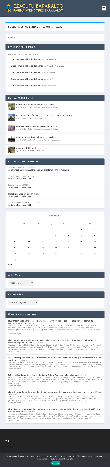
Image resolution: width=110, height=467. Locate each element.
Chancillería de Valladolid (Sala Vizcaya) (35, 104)
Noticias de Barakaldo (24, 314)
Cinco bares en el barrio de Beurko (27, 59)
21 (68, 247)
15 (81, 241)
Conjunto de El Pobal (26, 148)
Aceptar (55, 463)
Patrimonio (39, 151)
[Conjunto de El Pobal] (11, 150)
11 (29, 241)
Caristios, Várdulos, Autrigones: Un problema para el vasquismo (41, 170)
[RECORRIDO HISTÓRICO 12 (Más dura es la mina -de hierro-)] (11, 117)
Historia (37, 107)
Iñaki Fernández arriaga (19, 194)
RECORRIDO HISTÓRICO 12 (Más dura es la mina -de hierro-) (44, 115)
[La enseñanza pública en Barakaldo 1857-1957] (11, 128)
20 (55, 247)
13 (55, 241)
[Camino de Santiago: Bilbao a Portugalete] (11, 139)
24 (15, 253)
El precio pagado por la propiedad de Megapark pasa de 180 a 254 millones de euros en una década (55, 392)
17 (15, 247)
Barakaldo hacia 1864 (21, 178)
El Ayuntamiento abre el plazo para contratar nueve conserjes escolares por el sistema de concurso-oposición (50, 322)
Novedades (45, 107)
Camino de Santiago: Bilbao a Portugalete (36, 137)
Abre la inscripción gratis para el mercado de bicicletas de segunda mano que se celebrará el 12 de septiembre (54, 358)
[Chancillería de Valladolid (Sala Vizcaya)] (11, 106)
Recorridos (39, 118)
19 (43, 247)
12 (43, 241)
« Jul (10, 264)
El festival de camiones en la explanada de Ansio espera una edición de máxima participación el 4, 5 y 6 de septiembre (54, 410)
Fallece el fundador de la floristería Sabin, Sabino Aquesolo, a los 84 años (42, 375)
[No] (106, 460)
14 (68, 241)
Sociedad (54, 107)
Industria (31, 151)
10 (15, 241)
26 (43, 253)
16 (95, 241)
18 (29, 247)
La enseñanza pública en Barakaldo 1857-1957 (37, 126)
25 (29, 253)
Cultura (30, 107)
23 (95, 247)
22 (81, 247)
